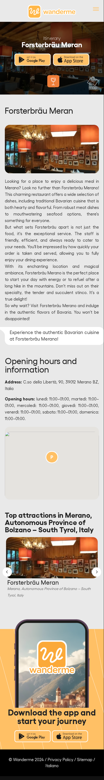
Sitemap (84, 760)
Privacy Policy (60, 760)
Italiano (52, 766)
